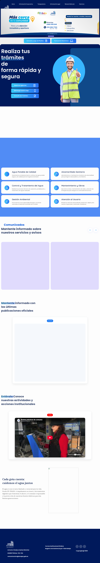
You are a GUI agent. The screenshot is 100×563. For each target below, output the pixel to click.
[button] (49, 36)
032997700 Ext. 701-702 (15, 553)
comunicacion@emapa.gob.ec (18, 556)
